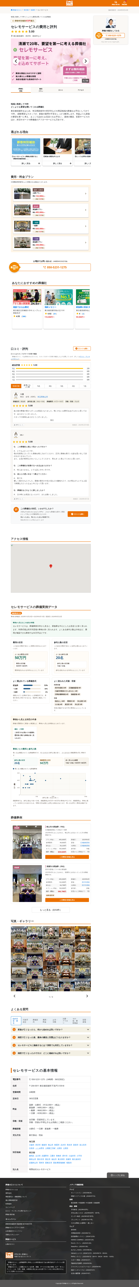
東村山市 (32, 1159)
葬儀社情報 (21, 90)
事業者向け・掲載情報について (16, 1197)
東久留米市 (76, 1159)
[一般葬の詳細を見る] (85, 226)
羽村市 (41, 1162)
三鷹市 (52, 1156)
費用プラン (41, 90)
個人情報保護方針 (12, 1200)
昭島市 (69, 1162)
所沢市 (38, 1145)
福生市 (54, 1159)
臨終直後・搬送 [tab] (15, 1020)
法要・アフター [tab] (65, 1020)
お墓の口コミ (10, 1244)
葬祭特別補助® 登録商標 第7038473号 (19, 1224)
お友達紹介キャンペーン (14, 1231)
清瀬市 (33, 10)
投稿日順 (16, 386)
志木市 (63, 1145)
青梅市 (58, 1156)
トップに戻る (119, 1175)
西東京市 (48, 1162)
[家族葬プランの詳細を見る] (85, 210)
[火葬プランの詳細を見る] (85, 193)
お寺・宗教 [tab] (55, 1021)
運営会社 (9, 1193)
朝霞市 (57, 1145)
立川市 (38, 1156)
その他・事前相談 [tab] (75, 1020)
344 (23, 316)
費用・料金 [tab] (45, 1021)
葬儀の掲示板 (10, 1214)
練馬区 (31, 1156)
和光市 (69, 1145)
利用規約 (9, 1204)
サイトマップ (10, 1207)
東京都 (26, 10)
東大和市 (61, 1159)
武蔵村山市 (33, 1162)
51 (55, 314)
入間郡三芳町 (50, 1148)
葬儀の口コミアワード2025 (15, 1227)
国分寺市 (40, 1159)
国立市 (47, 1159)
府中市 (65, 1156)
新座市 (75, 1145)
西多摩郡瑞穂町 (59, 1162)
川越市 (31, 1145)
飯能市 (44, 1145)
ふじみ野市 (39, 1148)
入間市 (59, 1148)
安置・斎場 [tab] (85, 1021)
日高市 (31, 1148)
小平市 (79, 1156)
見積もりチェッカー (12, 1234)
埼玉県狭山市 (42, 397)
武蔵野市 (45, 1156)
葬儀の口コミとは (12, 1189)
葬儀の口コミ (17, 10)
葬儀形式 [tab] (35, 1021)
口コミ (61, 90)
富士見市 (82, 1145)
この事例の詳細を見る (67, 857)
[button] (51, 61)
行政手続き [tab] (25, 1021)
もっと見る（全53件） (51, 909)
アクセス (81, 90)
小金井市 (72, 1156)
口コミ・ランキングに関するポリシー (18, 1211)
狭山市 (50, 1145)
